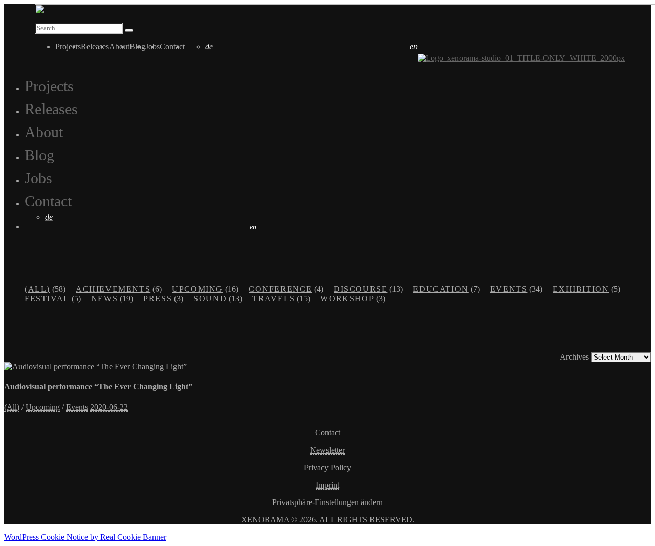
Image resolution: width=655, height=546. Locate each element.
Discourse (360, 289)
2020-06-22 (109, 407)
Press (157, 298)
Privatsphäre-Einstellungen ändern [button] (327, 502)
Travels (273, 298)
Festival (47, 298)
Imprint (327, 484)
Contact (327, 432)
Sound (210, 298)
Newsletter (327, 450)
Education (440, 289)
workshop (347, 298)
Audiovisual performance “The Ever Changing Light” (98, 386)
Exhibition (581, 289)
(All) (37, 289)
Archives (574, 356)
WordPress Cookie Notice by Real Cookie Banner (85, 537)
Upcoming (197, 289)
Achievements (113, 289)
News (104, 298)
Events (509, 289)
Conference (280, 289)
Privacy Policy (327, 467)
